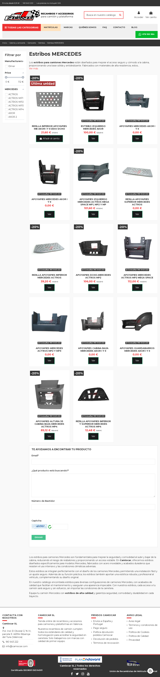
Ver (93, 138)
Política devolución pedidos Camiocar (103, 634)
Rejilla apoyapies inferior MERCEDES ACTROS (49, 276)
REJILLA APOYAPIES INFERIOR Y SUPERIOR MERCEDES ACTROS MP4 (93, 424)
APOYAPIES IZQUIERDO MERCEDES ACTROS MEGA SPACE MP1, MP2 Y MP (93, 202)
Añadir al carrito (51, 138)
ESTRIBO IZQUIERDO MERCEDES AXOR (93, 127)
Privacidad (134, 640)
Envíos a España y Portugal (103, 623)
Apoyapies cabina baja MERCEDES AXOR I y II (93, 349)
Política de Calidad (138, 636)
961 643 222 (28, 3)
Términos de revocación (106, 642)
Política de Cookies (139, 632)
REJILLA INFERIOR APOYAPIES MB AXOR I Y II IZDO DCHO (49, 127)
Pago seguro (100, 628)
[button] (87, 27)
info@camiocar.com (17, 646)
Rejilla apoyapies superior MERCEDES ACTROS (137, 202)
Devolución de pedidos (105, 639)
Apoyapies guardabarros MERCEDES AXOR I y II (137, 349)
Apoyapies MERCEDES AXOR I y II (137, 127)
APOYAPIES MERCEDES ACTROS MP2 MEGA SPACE (137, 276)
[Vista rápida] (49, 122)
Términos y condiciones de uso (143, 627)
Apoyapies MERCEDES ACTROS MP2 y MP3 (49, 349)
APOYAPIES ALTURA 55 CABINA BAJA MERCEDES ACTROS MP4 (49, 424)
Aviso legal (134, 621)
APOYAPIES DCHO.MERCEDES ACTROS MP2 (93, 276)
